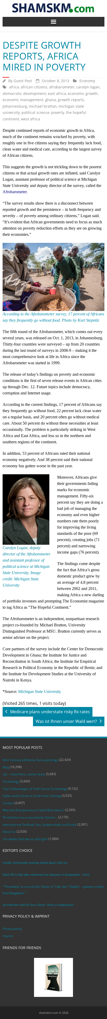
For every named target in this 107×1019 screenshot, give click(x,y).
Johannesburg (15, 106)
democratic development (24, 93)
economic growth (83, 93)
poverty (57, 112)
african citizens (34, 87)
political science (35, 112)
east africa (57, 93)
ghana (50, 99)
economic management (23, 99)
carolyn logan (88, 87)
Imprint (8, 936)
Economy (87, 80)
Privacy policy (12, 928)
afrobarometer (62, 87)
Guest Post (23, 80)
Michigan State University (39, 691)
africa (14, 87)
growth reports (71, 99)
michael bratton (43, 106)
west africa (30, 118)
